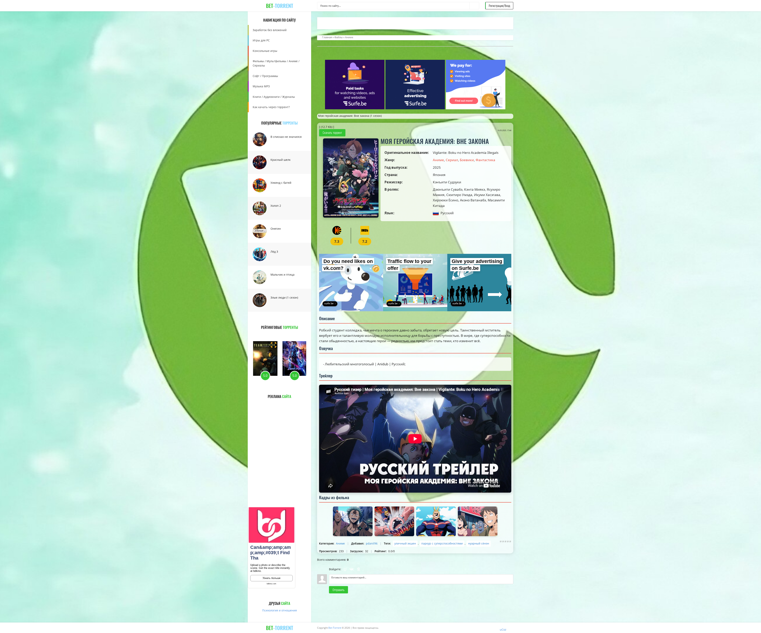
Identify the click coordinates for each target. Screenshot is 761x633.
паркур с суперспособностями (442, 543)
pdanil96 (372, 543)
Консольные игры (265, 51)
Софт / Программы (265, 76)
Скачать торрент (332, 132)
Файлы (338, 37)
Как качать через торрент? (271, 107)
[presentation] (265, 334)
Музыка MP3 (261, 86)
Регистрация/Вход (499, 6)
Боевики (467, 160)
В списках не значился (286, 137)
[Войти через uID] (345, 569)
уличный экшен (405, 543)
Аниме (349, 37)
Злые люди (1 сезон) (284, 297)
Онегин (276, 228)
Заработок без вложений (270, 30)
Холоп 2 (276, 206)
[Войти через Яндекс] (358, 569)
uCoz (503, 629)
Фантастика (485, 160)
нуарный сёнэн (478, 543)
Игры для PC (261, 40)
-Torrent (279, 6)
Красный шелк (281, 160)
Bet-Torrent (334, 627)
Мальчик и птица (282, 274)
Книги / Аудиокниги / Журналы (274, 97)
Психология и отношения (279, 610)
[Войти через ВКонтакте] (352, 569)
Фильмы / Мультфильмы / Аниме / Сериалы (276, 63)
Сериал (452, 160)
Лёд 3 (274, 251)
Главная (327, 37)
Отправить (338, 590)
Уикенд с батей (281, 183)
